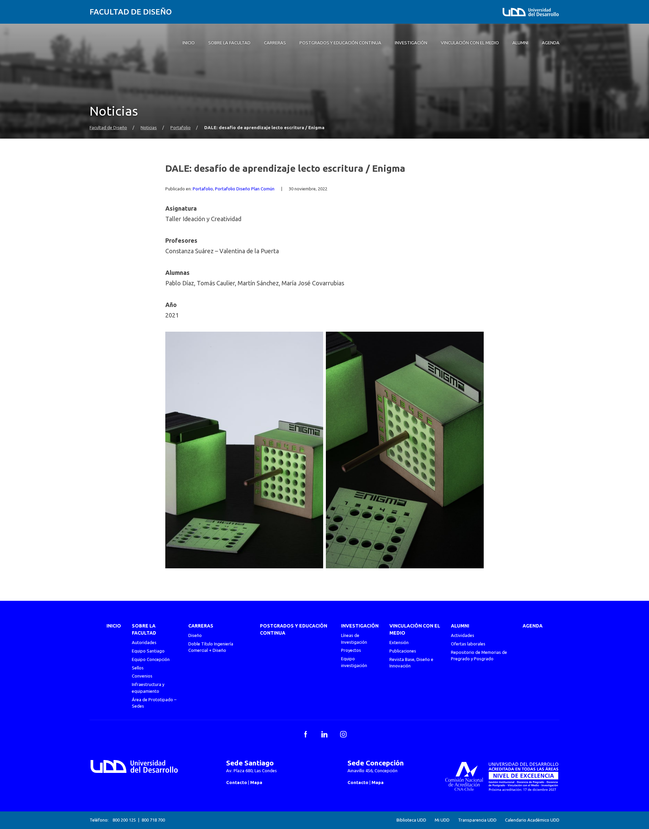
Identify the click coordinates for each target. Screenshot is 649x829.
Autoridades (144, 642)
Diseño (195, 635)
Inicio (113, 626)
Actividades (462, 635)
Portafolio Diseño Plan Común (244, 188)
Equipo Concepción (151, 659)
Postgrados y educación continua (293, 629)
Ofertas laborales (468, 643)
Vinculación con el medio (414, 629)
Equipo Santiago (148, 650)
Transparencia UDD (477, 820)
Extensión (399, 642)
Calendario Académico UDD (532, 820)
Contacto (236, 782)
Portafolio (180, 127)
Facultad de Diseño (131, 11)
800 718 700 (153, 820)
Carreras (200, 626)
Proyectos (351, 650)
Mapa (256, 782)
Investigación (360, 626)
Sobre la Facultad (144, 629)
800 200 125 (124, 820)
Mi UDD (442, 820)
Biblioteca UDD (411, 820)
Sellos (138, 667)
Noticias (149, 127)
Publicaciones (402, 650)
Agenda (533, 626)
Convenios (142, 675)
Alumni (460, 626)
